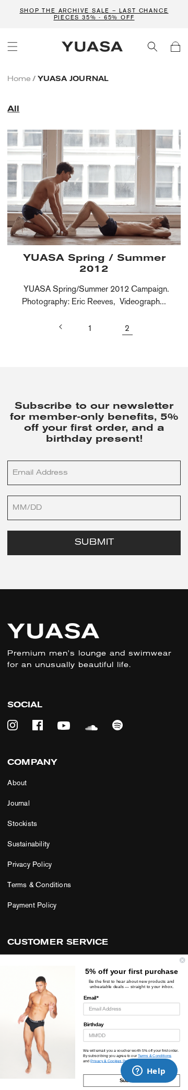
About (17, 782)
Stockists (22, 823)
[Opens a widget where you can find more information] (149, 1072)
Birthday (94, 1024)
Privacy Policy (29, 864)
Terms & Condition (153, 1055)
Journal (18, 803)
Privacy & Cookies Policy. (111, 1061)
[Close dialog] (182, 960)
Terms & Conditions (39, 884)
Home (19, 79)
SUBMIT (94, 542)
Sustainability (28, 844)
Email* (91, 998)
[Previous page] (61, 326)
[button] (12, 46)
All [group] (13, 109)
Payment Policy (31, 905)
